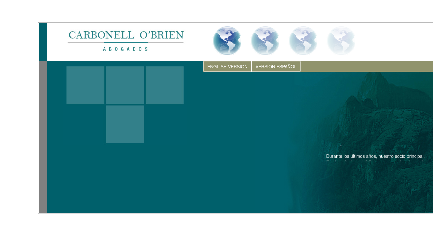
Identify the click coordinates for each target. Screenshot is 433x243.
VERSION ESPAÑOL (276, 66)
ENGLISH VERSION (227, 66)
